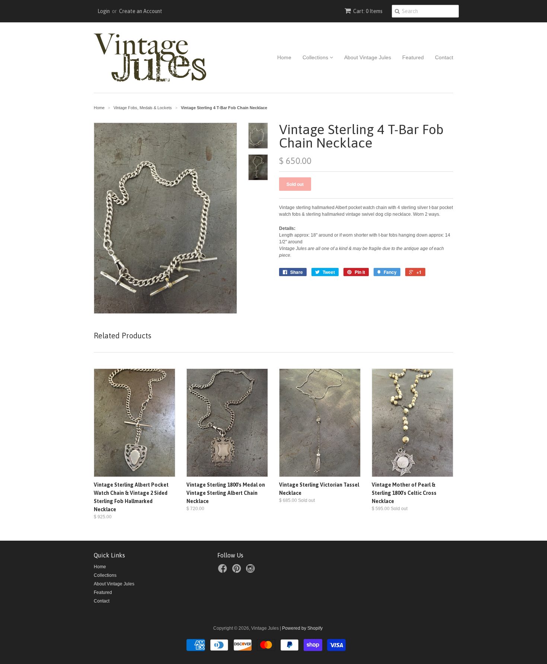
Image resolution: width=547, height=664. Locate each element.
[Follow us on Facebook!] (223, 571)
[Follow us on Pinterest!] (237, 571)
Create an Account (140, 11)
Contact (444, 57)
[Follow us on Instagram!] (251, 571)
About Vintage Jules (367, 57)
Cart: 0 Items (368, 11)
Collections (316, 57)
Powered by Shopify (302, 628)
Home (284, 57)
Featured (413, 57)
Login (103, 11)
